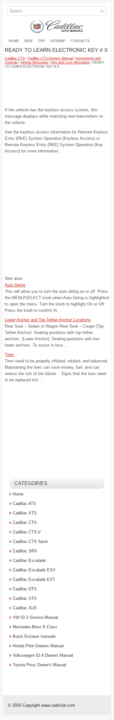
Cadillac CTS (15, 58)
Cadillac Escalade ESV (34, 570)
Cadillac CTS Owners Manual (50, 58)
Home (14, 41)
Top (41, 41)
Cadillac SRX (25, 551)
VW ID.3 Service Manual (35, 617)
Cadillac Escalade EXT (34, 579)
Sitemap (57, 41)
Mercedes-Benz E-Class (35, 627)
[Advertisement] (57, 88)
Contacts (80, 41)
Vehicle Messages (34, 62)
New (28, 41)
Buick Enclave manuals (34, 636)
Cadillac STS (25, 598)
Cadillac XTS (25, 513)
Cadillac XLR (24, 608)
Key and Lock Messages (70, 62)
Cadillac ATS (24, 503)
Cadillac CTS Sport (30, 541)
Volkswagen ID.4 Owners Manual (43, 655)
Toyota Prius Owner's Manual (39, 664)
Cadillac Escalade (29, 560)
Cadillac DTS (25, 589)
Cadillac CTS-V (27, 532)
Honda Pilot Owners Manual (38, 645)
